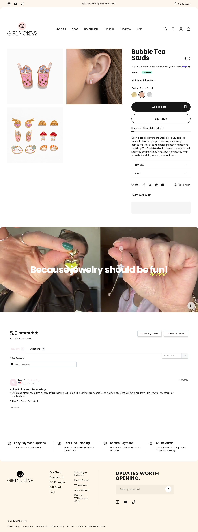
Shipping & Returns (80, 474)
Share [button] (16, 407)
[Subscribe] (168, 489)
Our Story (55, 472)
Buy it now (161, 118)
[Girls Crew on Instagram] (117, 502)
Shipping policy (57, 526)
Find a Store (81, 480)
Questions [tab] (35, 348)
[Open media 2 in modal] (94, 76)
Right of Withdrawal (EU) (81, 498)
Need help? (185, 185)
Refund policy (13, 526)
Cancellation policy (74, 526)
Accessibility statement (95, 526)
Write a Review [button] (177, 333)
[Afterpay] (147, 72)
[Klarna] (135, 72)
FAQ (52, 492)
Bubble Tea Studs (18, 401)
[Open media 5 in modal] (35, 135)
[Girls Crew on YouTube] (125, 502)
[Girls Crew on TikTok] (134, 502)
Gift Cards (56, 487)
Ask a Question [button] (151, 333)
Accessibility (81, 490)
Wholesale (80, 485)
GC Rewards (184, 3)
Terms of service (42, 526)
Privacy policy (27, 526)
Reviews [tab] (15, 348)
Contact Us (56, 477)
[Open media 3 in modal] (35, 76)
